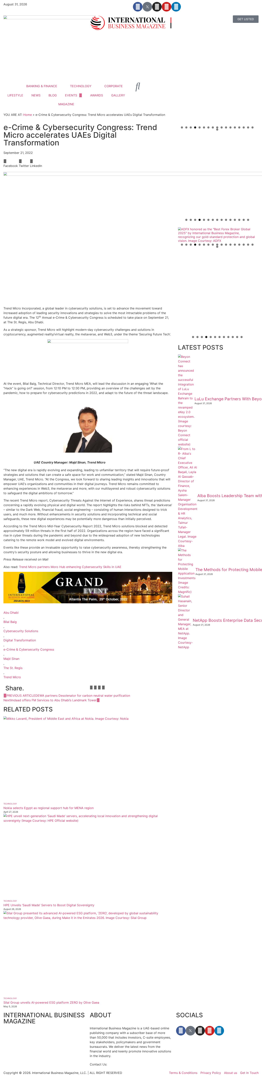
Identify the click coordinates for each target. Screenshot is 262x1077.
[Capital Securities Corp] (217, 139)
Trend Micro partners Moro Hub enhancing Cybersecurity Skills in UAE (70, 567)
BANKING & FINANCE (41, 86)
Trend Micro (12, 677)
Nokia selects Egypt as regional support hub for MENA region (48, 808)
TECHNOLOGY (80, 86)
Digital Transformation (19, 640)
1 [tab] (182, 127)
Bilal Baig (10, 622)
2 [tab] (186, 127)
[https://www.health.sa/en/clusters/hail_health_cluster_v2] (217, 176)
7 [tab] (208, 127)
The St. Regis (12, 668)
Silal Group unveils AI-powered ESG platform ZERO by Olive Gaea (51, 1002)
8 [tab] (213, 127)
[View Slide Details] (217, 235)
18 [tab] (217, 130)
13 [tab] (235, 127)
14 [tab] (239, 127)
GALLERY (118, 95)
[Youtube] (166, 7)
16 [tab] (248, 127)
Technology (10, 804)
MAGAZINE (66, 104)
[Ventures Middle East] (217, 258)
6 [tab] (204, 127)
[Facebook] (138, 7)
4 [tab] (195, 127)
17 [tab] (252, 127)
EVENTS (71, 95)
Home (27, 115)
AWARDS (96, 95)
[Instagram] (157, 7)
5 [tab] (200, 127)
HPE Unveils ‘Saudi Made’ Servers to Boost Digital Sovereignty (48, 905)
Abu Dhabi (11, 612)
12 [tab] (230, 127)
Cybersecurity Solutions (20, 631)
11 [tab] (226, 127)
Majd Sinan (11, 659)
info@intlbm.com (120, 1064)
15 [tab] (244, 127)
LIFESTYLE (15, 95)
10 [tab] (222, 127)
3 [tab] (191, 127)
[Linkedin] (176, 7)
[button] (10, 163)
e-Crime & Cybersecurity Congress (28, 649)
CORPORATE (113, 86)
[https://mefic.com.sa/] (217, 293)
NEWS (35, 95)
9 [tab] (217, 127)
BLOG (53, 95)
